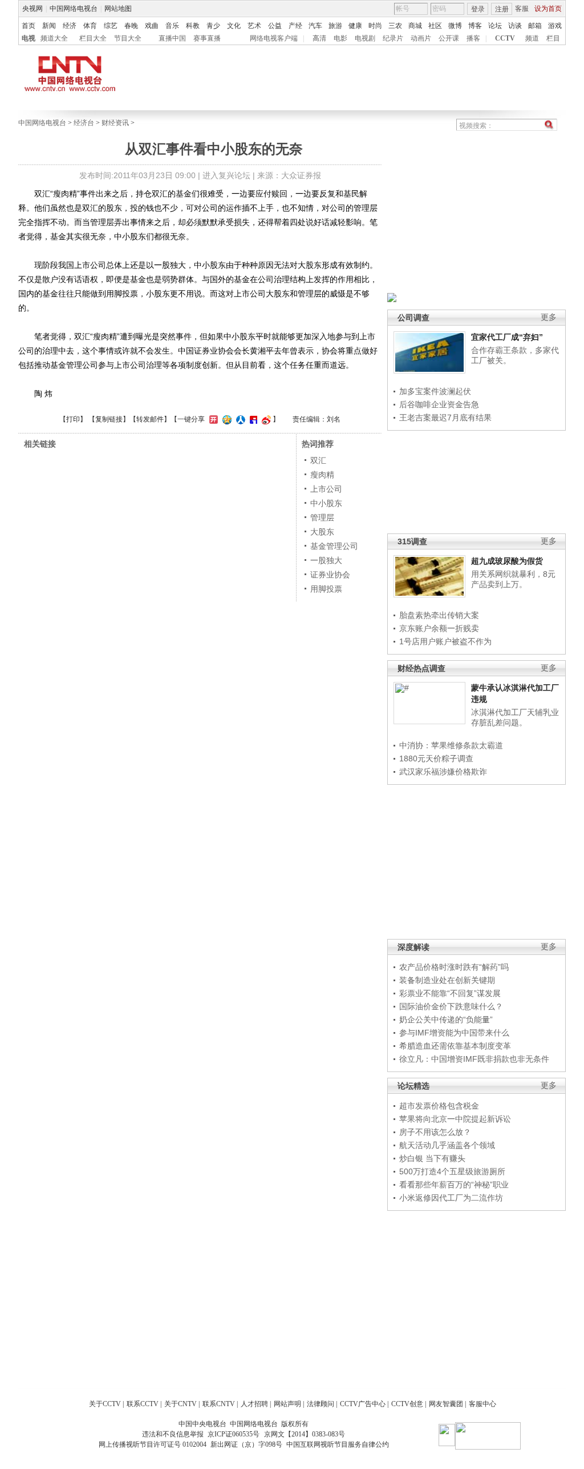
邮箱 (535, 26)
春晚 (131, 26)
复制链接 (109, 419)
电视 (28, 38)
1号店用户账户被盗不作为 (445, 641)
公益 (275, 26)
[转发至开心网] (212, 419)
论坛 (495, 26)
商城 (415, 26)
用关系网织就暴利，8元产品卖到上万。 (513, 579)
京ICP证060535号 (233, 1434)
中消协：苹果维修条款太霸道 (451, 745)
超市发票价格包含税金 (439, 1105)
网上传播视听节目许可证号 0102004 (152, 1444)
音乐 (172, 26)
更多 (549, 317)
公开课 (449, 38)
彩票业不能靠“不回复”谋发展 (450, 993)
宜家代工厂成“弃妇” (507, 337)
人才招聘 (254, 1404)
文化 (234, 26)
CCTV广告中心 (363, 1404)
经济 (69, 26)
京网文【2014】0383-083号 (304, 1434)
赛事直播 (207, 38)
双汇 (318, 460)
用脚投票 (326, 588)
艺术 (254, 26)
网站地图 (118, 9)
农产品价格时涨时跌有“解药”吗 (454, 967)
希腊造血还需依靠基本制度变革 (455, 1045)
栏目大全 (93, 38)
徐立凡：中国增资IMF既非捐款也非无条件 (474, 1058)
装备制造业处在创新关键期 (447, 980)
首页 (28, 26)
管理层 (322, 517)
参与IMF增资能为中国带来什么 (454, 1032)
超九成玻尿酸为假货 (507, 560)
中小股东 (326, 503)
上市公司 (326, 488)
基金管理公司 (334, 546)
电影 (340, 38)
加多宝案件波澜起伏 (435, 391)
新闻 (49, 26)
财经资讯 (115, 123)
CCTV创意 (407, 1404)
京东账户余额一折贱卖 (439, 628)
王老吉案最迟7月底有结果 (445, 417)
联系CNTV (218, 1404)
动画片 (421, 38)
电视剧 (365, 38)
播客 (473, 38)
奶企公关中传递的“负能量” (446, 1019)
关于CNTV (180, 1404)
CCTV (505, 38)
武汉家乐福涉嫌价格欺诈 (443, 771)
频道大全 (54, 38)
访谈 (515, 26)
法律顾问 (320, 1404)
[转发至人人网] (239, 419)
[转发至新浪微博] (265, 419)
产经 (295, 26)
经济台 (84, 123)
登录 (478, 9)
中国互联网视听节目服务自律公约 (337, 1444)
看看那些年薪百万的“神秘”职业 (454, 1184)
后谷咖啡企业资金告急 (439, 404)
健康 (355, 26)
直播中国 (172, 38)
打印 (73, 419)
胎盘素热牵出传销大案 (439, 615)
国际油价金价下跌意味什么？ (451, 1006)
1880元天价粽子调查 (436, 758)
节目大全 (127, 38)
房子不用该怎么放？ (435, 1132)
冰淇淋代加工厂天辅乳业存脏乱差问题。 (515, 717)
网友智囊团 (446, 1404)
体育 (90, 26)
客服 (522, 9)
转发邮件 (150, 419)
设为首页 (548, 9)
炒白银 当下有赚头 (432, 1158)
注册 (502, 9)
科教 (193, 26)
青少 (213, 26)
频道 (532, 38)
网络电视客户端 (274, 38)
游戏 (555, 26)
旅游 (335, 26)
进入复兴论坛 (226, 175)
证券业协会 (330, 574)
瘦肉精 (322, 474)
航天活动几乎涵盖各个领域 (447, 1145)
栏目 (553, 38)
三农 (395, 26)
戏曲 (152, 26)
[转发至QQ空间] (226, 419)
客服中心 (482, 1404)
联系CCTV (143, 1404)
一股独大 (326, 560)
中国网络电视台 (74, 9)
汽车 (315, 26)
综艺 (110, 26)
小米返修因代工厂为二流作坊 (451, 1197)
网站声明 (287, 1404)
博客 (475, 26)
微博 (455, 26)
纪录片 (393, 38)
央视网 (32, 9)
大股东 (322, 531)
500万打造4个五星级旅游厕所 (452, 1171)
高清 (319, 38)
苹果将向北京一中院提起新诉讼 (455, 1118)
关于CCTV (105, 1404)
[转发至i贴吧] (252, 419)
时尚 (375, 26)
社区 (435, 26)
